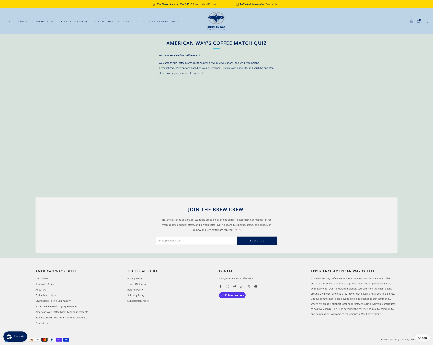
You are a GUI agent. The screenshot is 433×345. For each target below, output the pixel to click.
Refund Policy (135, 289)
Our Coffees (42, 278)
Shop (21, 21)
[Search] (426, 21)
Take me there (273, 4)
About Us (41, 289)
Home (8, 21)
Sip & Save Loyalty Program (111, 21)
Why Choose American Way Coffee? (158, 21)
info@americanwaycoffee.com (236, 278)
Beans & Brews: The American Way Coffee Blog (62, 317)
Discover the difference (204, 4)
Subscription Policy (138, 300)
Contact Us (42, 323)
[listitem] (184, 4)
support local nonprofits (345, 303)
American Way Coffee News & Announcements (62, 312)
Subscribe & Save (44, 21)
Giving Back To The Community (53, 300)
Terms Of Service (137, 284)
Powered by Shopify (390, 339)
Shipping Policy (136, 295)
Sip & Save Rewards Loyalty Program (56, 306)
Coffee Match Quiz (46, 295)
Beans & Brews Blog (74, 21)
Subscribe (257, 240)
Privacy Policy (134, 278)
